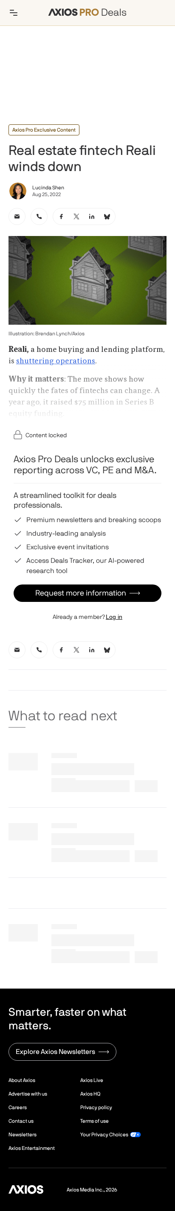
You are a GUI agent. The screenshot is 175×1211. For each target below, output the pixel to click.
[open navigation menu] (13, 13)
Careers (17, 1107)
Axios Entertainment (31, 1148)
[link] (17, 216)
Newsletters (22, 1134)
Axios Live (91, 1080)
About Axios (21, 1080)
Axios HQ (90, 1093)
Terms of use (94, 1121)
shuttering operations (55, 361)
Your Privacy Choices (104, 1134)
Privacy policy (96, 1107)
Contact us (21, 1121)
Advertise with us (27, 1093)
